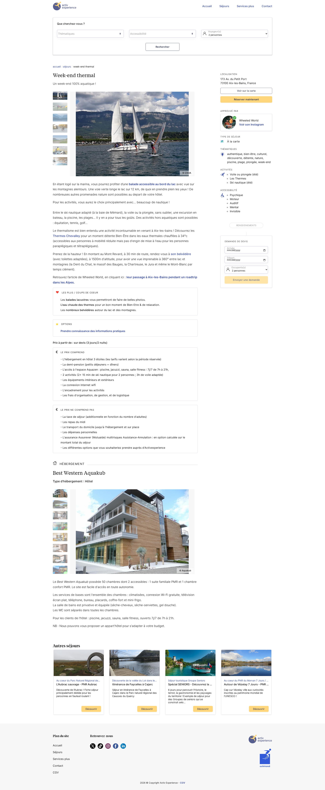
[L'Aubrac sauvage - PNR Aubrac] (79, 663)
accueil (57, 66)
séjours (67, 66)
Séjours (224, 6)
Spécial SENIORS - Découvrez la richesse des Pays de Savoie (190, 684)
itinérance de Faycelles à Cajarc (133, 684)
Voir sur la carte (246, 90)
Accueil (207, 6)
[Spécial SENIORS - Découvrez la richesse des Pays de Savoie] (190, 663)
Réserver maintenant (246, 99)
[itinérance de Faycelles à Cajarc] (135, 663)
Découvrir (91, 708)
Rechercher (162, 46)
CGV (56, 772)
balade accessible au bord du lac (152, 184)
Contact (267, 6)
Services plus (245, 6)
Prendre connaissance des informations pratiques (93, 331)
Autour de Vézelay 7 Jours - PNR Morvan (246, 684)
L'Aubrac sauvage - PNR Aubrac (76, 684)
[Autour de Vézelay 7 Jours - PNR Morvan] (246, 663)
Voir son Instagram (251, 124)
